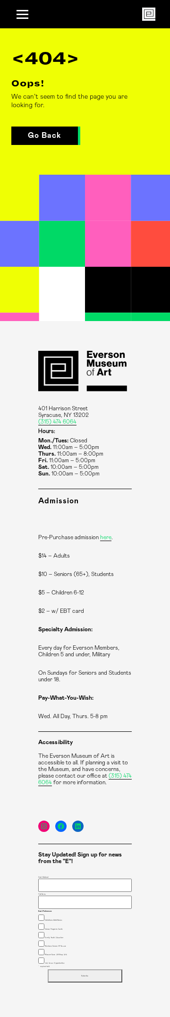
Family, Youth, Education (54, 938)
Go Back (44, 135)
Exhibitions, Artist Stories (53, 920)
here (105, 537)
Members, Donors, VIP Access (55, 946)
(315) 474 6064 (57, 421)
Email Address (43, 877)
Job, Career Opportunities (54, 963)
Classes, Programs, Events (53, 929)
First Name (42, 894)
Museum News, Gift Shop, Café (56, 955)
